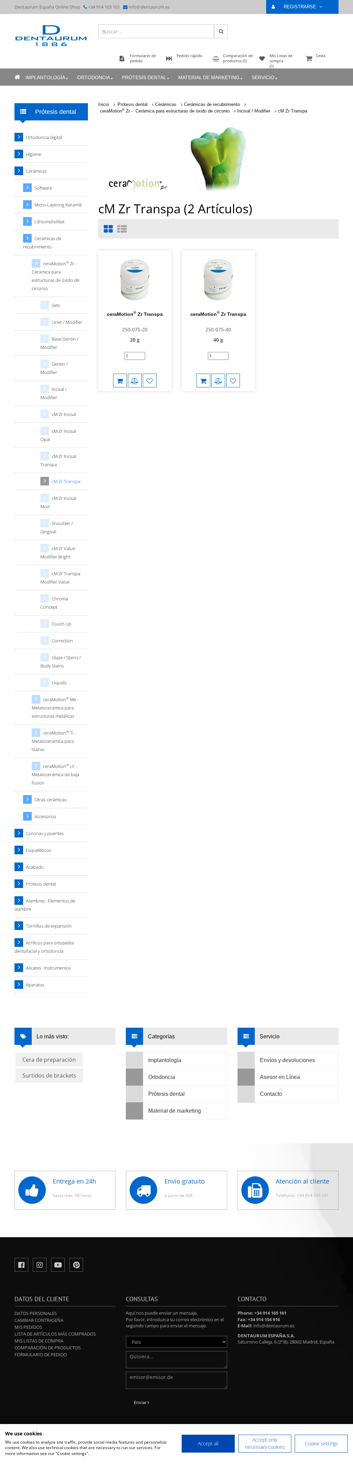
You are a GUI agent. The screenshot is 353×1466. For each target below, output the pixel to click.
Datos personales (35, 1313)
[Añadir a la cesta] (120, 380)
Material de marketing (209, 77)
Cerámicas (165, 104)
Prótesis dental (144, 77)
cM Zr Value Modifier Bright (57, 552)
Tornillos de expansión (49, 926)
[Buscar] (221, 31)
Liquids (59, 683)
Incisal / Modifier (253, 111)
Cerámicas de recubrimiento (212, 104)
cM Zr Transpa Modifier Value (60, 577)
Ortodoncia (93, 77)
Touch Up (61, 624)
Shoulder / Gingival (56, 527)
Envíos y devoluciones (287, 1060)
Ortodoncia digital (44, 137)
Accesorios (45, 816)
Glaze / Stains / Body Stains (60, 661)
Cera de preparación (49, 1059)
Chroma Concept (54, 603)
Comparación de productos (47, 1348)
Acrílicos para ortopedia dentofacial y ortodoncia (44, 947)
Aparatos (35, 985)
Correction (62, 641)
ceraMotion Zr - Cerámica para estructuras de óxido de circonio (165, 111)
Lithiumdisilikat (49, 221)
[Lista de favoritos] (150, 380)
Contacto (271, 1094)
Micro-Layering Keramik (58, 205)
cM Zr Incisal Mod (58, 502)
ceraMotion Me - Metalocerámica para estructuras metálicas (55, 707)
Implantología (45, 77)
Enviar (141, 1402)
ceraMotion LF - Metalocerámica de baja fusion (55, 774)
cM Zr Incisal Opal (58, 435)
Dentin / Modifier (54, 368)
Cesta (320, 55)
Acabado (35, 867)
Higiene (33, 154)
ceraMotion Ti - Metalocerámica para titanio (54, 740)
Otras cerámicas (50, 799)
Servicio (263, 77)
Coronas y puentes (45, 833)
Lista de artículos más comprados (55, 1334)
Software (43, 188)
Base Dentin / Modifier (59, 343)
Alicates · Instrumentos (48, 968)
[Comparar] (135, 380)
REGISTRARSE (300, 6)
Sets (56, 305)
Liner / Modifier (67, 322)
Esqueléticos (38, 850)
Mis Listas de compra (38, 1341)
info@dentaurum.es (149, 7)
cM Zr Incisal (64, 414)
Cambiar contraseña (38, 1320)
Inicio (103, 104)
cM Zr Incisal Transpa (58, 460)
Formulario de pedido (40, 1354)
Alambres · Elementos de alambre (44, 905)
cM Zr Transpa (292, 111)
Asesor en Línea (280, 1077)
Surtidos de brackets (49, 1075)
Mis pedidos (28, 1327)
